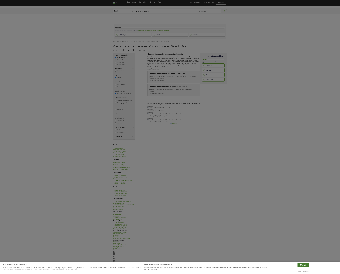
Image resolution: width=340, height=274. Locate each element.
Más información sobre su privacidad (66, 269)
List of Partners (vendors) (151, 269)
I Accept (303, 265)
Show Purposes (303, 271)
